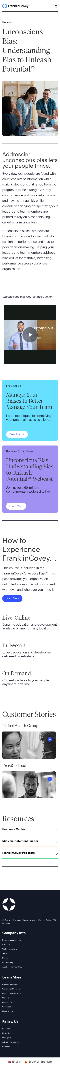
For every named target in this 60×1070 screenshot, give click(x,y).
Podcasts (6, 1047)
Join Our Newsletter (10, 1042)
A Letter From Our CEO (12, 967)
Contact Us (7, 1002)
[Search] (56, 5)
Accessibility (7, 962)
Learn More (16, 506)
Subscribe (6, 1007)
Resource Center (13, 829)
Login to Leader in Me (11, 940)
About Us (6, 944)
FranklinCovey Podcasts (18, 852)
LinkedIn (6, 1033)
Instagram (6, 1038)
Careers (5, 998)
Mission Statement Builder (20, 841)
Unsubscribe (7, 1011)
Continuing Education (11, 993)
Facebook (6, 1029)
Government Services (11, 989)
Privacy (5, 958)
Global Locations (9, 949)
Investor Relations (10, 984)
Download (15, 434)
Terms (5, 953)
